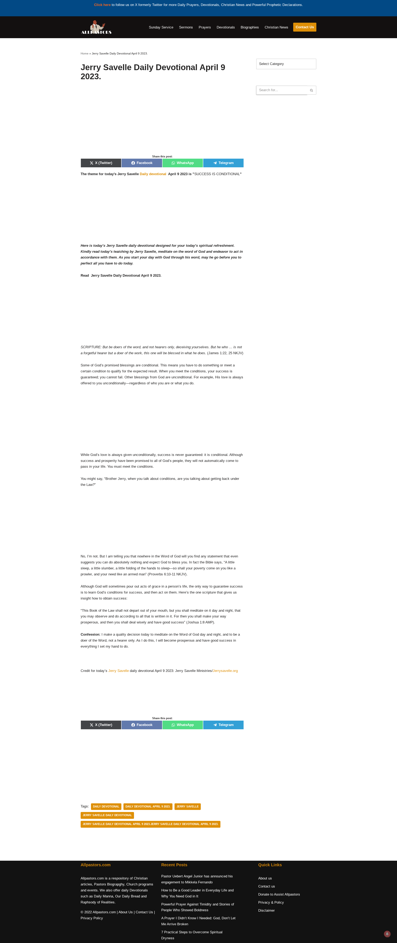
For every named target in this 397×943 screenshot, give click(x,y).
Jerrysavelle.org (225, 671)
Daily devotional (153, 174)
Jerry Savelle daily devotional (107, 815)
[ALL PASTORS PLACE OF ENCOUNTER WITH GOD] (96, 27)
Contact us (266, 886)
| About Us (125, 912)
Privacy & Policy (271, 902)
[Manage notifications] (387, 934)
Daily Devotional (106, 806)
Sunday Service (161, 27)
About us (265, 878)
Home (84, 53)
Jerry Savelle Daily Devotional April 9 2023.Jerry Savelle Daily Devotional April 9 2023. (150, 824)
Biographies (250, 27)
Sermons (186, 27)
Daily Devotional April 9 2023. (148, 806)
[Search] (311, 90)
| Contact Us (143, 912)
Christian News (276, 27)
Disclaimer (266, 910)
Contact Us (305, 27)
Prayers (205, 27)
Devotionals (226, 27)
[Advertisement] (162, 122)
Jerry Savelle (118, 671)
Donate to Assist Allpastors (279, 894)
